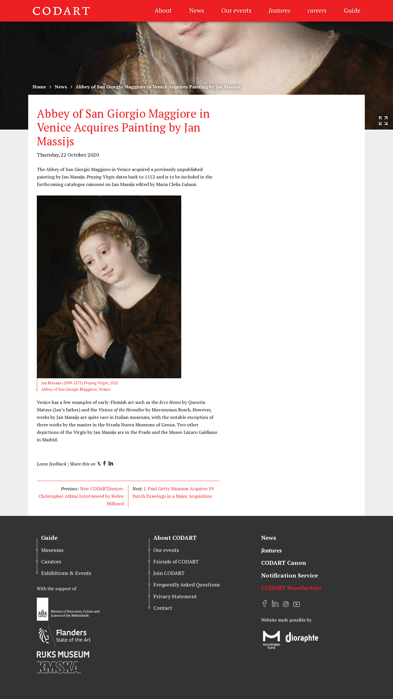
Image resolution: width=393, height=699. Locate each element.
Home (39, 86)
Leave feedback (51, 464)
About (163, 10)
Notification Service (289, 575)
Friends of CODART (176, 561)
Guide (352, 10)
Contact (162, 607)
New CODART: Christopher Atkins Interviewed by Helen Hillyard (81, 496)
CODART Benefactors (291, 588)
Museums (52, 549)
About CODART (175, 538)
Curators (51, 561)
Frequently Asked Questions (186, 584)
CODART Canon (283, 563)
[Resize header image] (383, 120)
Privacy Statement (175, 596)
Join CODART (169, 572)
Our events (236, 10)
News (196, 10)
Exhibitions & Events (66, 572)
